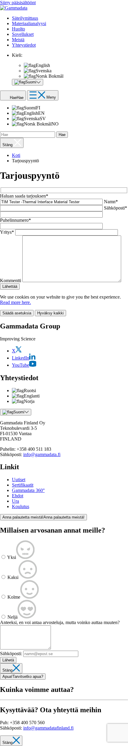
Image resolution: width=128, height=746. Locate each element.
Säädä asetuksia (16, 313)
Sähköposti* (115, 207)
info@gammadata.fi (41, 454)
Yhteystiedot (24, 45)
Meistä (18, 39)
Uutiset (18, 479)
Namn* (111, 201)
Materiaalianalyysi (29, 23)
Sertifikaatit (22, 484)
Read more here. (15, 302)
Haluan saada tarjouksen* (24, 195)
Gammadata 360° (28, 490)
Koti (16, 155)
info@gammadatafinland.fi (48, 727)
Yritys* (7, 232)
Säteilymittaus (25, 18)
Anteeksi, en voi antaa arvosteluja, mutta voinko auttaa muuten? (60, 622)
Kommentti (10, 280)
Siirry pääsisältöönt (18, 2)
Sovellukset (23, 34)
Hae (62, 134)
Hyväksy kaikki (50, 313)
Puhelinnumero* (15, 220)
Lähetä (8, 660)
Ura (15, 501)
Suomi (18, 412)
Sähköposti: (11, 653)
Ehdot (17, 495)
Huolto (18, 28)
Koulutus (20, 506)
